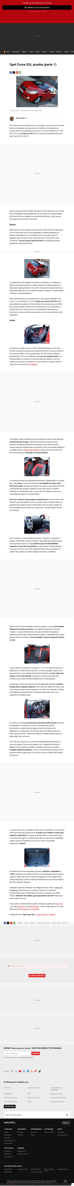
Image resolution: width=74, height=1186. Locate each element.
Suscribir (35, 1053)
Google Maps (15, 51)
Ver (38, 975)
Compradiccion (8, 1156)
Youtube (19, 1070)
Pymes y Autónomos (23, 1154)
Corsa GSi (21, 906)
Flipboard (17, 72)
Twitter (14, 72)
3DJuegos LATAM (22, 1169)
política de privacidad (27, 1057)
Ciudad (51, 51)
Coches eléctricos (33, 1088)
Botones (44, 51)
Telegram (27, 1070)
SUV (28, 1094)
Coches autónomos (10, 1101)
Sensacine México (36, 1169)
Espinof (33, 1135)
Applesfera (7, 1137)
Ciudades (58, 51)
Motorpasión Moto (62, 1135)
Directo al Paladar (49, 1132)
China (7, 51)
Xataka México (8, 1169)
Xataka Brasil (8, 1172)
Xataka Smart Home (9, 1140)
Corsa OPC (35, 906)
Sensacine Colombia (36, 1172)
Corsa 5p (59, 904)
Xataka (6, 1132)
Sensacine (34, 1132)
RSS (31, 1070)
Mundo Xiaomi (8, 1143)
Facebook (11, 72)
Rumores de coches (10, 1098)
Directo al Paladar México (49, 1169)
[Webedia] (10, 1122)
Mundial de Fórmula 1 (57, 1101)
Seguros (24, 51)
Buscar (67, 1115)
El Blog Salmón (22, 1151)
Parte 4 (52, 915)
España (66, 51)
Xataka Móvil (7, 1135)
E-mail (20, 72)
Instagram (23, 1070)
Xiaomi (31, 51)
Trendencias (7, 1151)
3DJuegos (20, 1132)
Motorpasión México (63, 1169)
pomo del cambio (32, 450)
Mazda (38, 51)
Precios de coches (33, 1098)
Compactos (8, 1094)
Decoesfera (7, 1154)
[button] (21, 118)
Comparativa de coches (58, 1098)
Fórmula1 (7, 1088)
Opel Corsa (57, 923)
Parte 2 (39, 915)
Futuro (29, 1101)
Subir (64, 1123)
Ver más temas (10, 1106)
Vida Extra (20, 1135)
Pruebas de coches (44, 923)
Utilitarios (32, 923)
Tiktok (39, 1070)
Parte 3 (45, 915)
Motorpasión (61, 1132)
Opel (26, 923)
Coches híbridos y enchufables (56, 1089)
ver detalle (33, 364)
